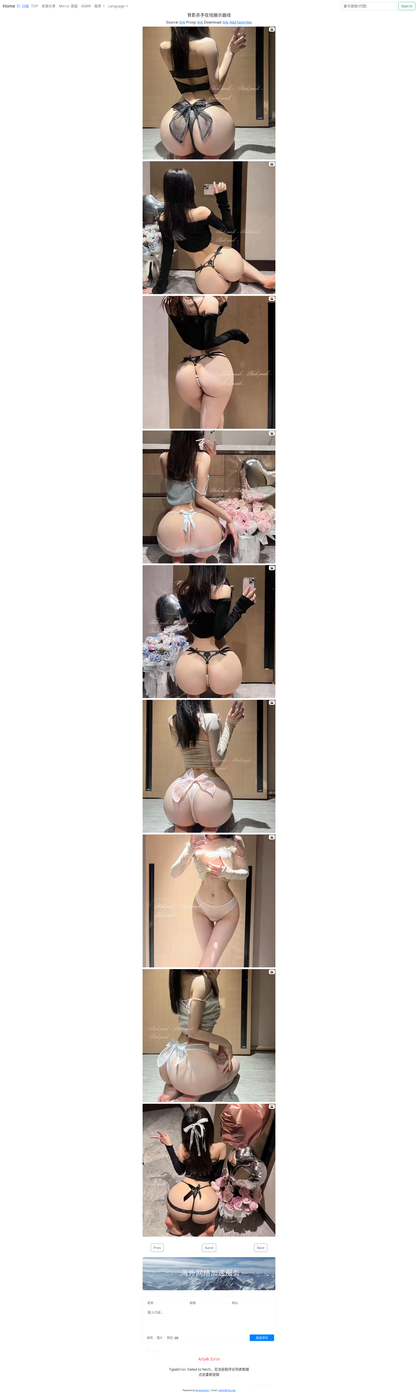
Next (261, 1247)
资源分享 (49, 6)
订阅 (25, 6)
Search (407, 6)
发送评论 (262, 1338)
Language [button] (116, 6)
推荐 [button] (98, 6)
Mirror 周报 (68, 6)
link (182, 22)
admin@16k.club (227, 1390)
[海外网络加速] (209, 1273)
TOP (34, 6)
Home (9, 6)
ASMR (86, 6)
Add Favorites (240, 22)
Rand (209, 1247)
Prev (157, 1247)
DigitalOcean (202, 1390)
